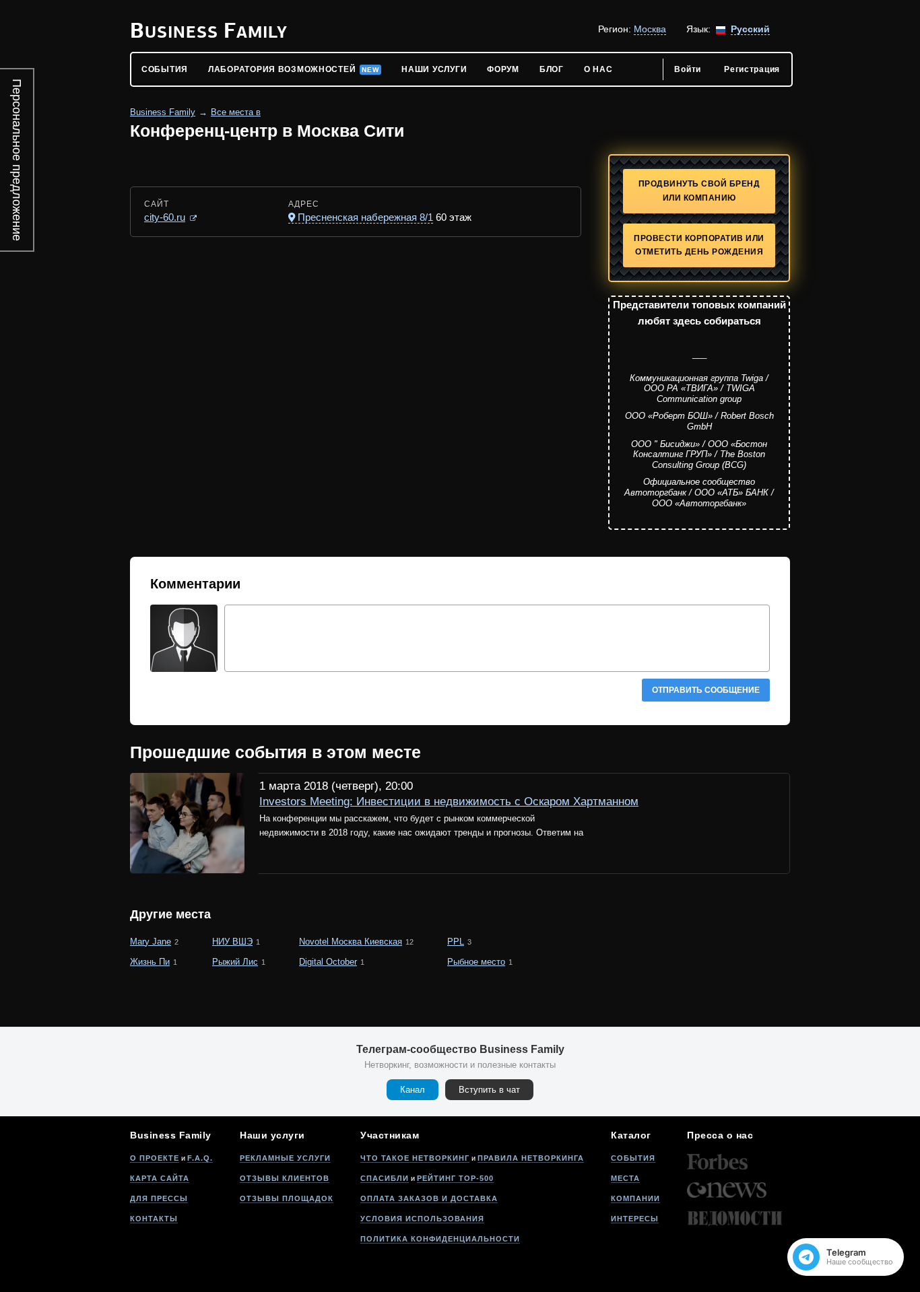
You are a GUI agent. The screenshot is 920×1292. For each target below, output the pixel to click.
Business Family (162, 112)
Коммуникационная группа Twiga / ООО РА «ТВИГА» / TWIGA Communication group (699, 388)
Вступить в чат (489, 1090)
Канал (412, 1090)
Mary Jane (150, 942)
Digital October (328, 962)
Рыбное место (476, 962)
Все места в (236, 112)
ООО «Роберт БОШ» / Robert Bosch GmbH (699, 421)
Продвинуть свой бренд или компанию (699, 191)
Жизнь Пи (150, 962)
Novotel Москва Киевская (350, 942)
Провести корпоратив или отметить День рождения (699, 245)
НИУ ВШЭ (232, 942)
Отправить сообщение (706, 690)
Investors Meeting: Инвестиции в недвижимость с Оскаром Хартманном (448, 801)
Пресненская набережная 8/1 (365, 217)
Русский (750, 29)
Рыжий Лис (235, 962)
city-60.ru (164, 217)
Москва (650, 29)
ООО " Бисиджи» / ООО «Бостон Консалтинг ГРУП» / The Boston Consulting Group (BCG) (699, 454)
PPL (455, 942)
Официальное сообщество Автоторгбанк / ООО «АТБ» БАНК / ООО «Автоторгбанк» (699, 492)
